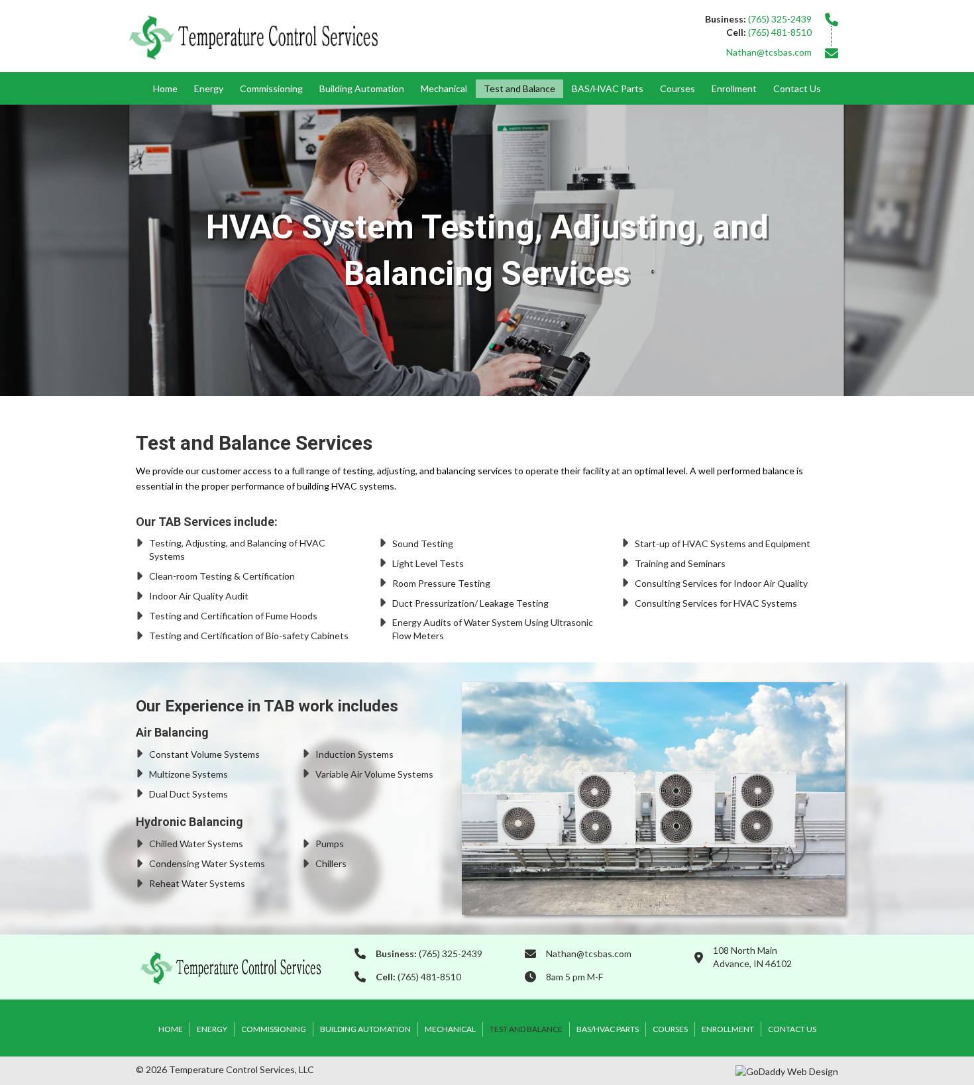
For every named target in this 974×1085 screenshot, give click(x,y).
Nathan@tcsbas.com (769, 52)
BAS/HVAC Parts (607, 88)
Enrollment (734, 88)
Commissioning (271, 88)
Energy (208, 88)
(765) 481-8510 (780, 32)
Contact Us (797, 88)
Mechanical (444, 88)
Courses (677, 88)
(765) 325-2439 (780, 19)
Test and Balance (519, 88)
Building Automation (361, 88)
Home (165, 88)
